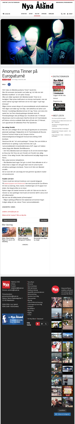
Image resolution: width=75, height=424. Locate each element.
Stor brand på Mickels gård (59, 118)
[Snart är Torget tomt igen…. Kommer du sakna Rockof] (68, 358)
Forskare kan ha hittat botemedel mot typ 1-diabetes (61, 121)
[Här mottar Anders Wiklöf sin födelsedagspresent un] (56, 380)
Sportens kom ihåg (33, 296)
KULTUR (37, 14)
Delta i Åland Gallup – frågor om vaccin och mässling (8, 240)
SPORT (31, 14)
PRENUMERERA (68, 2)
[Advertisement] (25, 259)
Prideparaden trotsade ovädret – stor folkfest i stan (61, 131)
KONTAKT (5, 2)
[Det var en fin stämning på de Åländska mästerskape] (68, 302)
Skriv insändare (32, 286)
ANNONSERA (59, 2)
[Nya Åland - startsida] (37, 11)
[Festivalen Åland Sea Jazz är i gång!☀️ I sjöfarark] (68, 313)
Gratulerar (30, 306)
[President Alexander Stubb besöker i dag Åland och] (68, 324)
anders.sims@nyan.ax (10, 212)
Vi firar (29, 315)
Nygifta (30, 313)
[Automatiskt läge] (38, 324)
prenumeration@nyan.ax (10, 296)
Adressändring (32, 294)
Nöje (9, 79)
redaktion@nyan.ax (17, 288)
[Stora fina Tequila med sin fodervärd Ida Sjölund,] (68, 347)
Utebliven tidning (33, 290)
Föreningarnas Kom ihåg (35, 304)
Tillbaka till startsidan (9, 220)
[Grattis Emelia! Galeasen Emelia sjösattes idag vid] (68, 380)
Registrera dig (57, 101)
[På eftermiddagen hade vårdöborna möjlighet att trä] (56, 324)
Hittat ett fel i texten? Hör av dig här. (14, 215)
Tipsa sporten (32, 298)
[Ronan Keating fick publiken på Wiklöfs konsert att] (56, 369)
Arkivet (55, 98)
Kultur (4, 79)
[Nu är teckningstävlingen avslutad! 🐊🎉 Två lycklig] (68, 391)
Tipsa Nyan (44, 220)
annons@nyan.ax (13, 290)
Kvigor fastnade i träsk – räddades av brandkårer (61, 135)
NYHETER (24, 14)
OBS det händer (32, 288)
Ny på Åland (31, 308)
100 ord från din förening (35, 302)
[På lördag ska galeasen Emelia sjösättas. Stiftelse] (68, 402)
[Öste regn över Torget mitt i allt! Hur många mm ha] (56, 391)
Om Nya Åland (32, 319)
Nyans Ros (31, 310)
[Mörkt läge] (46, 324)
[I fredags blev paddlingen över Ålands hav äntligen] (56, 313)
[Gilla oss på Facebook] (13, 319)
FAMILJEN (51, 14)
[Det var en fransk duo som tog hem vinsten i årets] (56, 335)
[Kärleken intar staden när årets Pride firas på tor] (56, 302)
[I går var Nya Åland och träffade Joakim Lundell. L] (56, 402)
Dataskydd (40, 319)
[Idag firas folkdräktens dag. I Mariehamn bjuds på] (56, 358)
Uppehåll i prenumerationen (36, 292)
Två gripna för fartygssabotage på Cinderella (60, 125)
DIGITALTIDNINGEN (14, 2)
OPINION (44, 14)
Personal (30, 284)
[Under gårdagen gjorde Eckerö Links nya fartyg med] (68, 335)
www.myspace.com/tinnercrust (14, 183)
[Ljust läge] (42, 324)
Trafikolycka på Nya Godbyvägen (60, 128)
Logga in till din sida (59, 95)
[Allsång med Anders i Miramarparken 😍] (68, 369)
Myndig (30, 300)
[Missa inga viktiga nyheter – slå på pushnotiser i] (56, 347)
